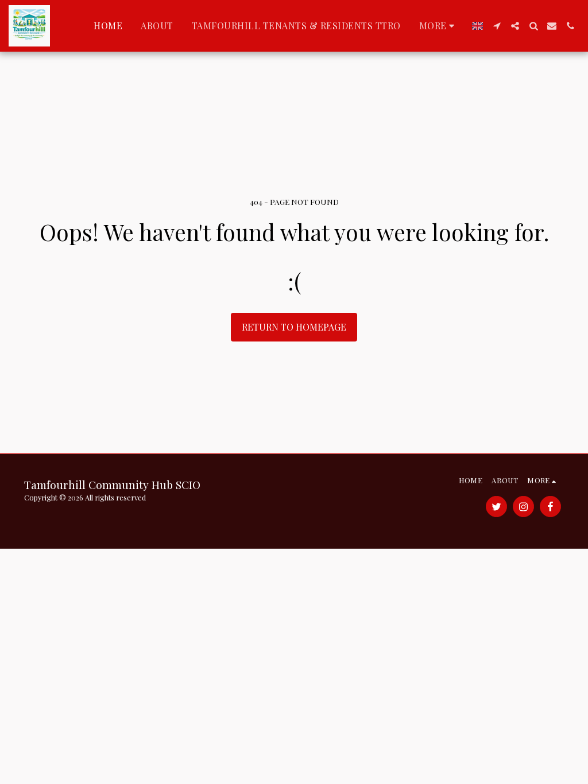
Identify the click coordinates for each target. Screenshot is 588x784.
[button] (496, 25)
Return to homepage (294, 327)
